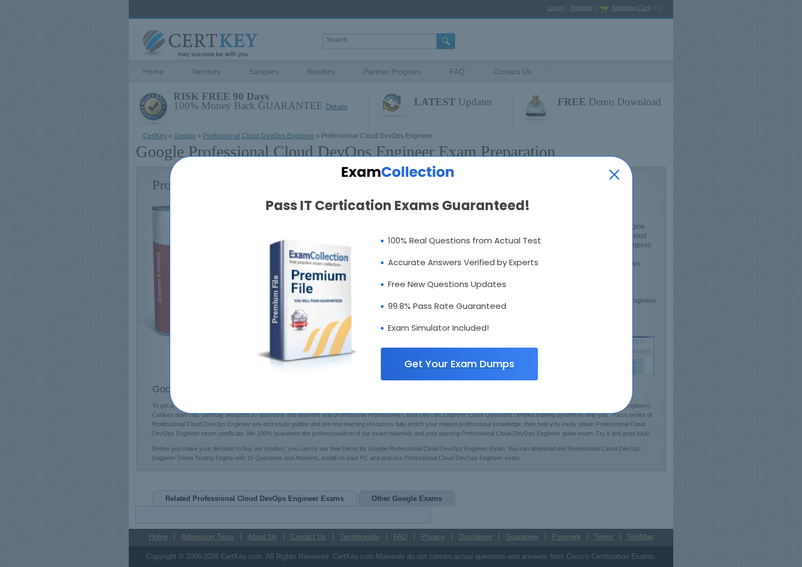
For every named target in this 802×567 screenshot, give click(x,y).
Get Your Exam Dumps (459, 364)
